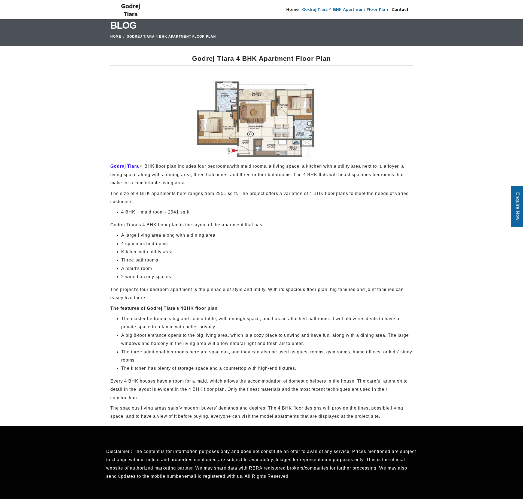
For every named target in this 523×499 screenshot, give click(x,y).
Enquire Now (517, 206)
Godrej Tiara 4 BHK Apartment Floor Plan (345, 9)
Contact (400, 9)
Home (292, 9)
